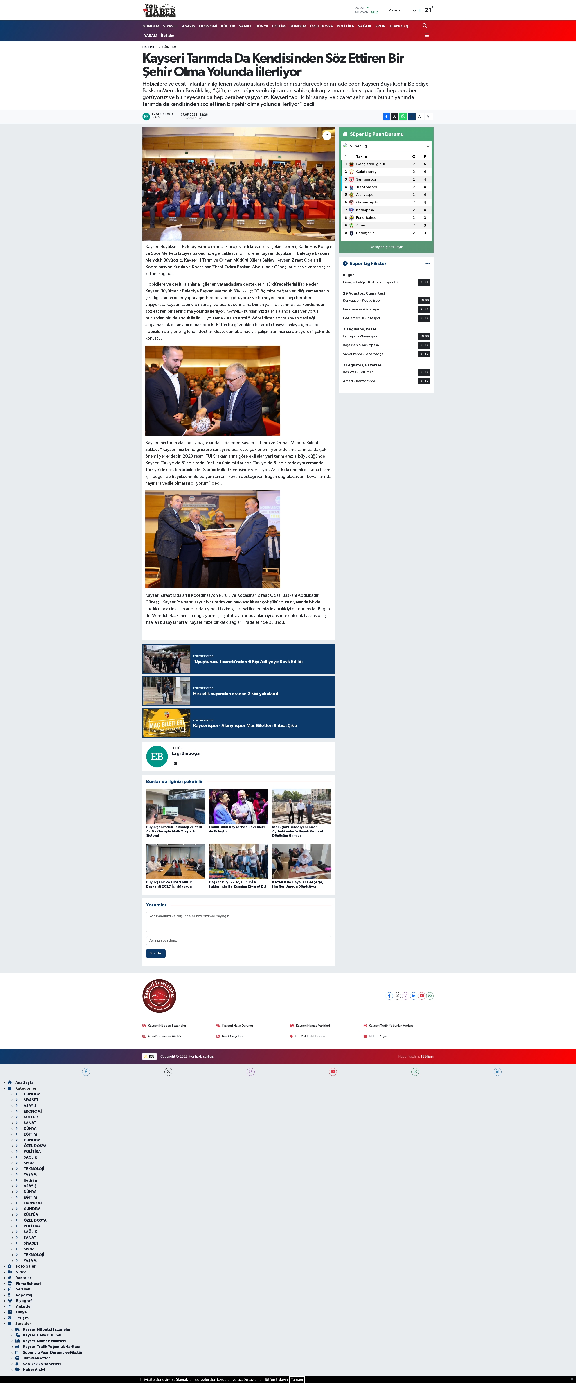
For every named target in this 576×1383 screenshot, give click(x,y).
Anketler (23, 1306)
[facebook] (86, 1072)
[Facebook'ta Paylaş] (386, 116)
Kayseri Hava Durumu (237, 1025)
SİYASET (170, 26)
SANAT (245, 26)
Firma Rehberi (28, 1284)
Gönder (156, 953)
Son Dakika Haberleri (310, 1036)
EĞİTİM (279, 26)
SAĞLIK (364, 26)
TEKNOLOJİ (399, 26)
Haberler (149, 47)
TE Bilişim (427, 1056)
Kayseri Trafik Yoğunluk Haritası (391, 1025)
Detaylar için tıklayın (386, 247)
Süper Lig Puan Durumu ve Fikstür (53, 1352)
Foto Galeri (25, 1266)
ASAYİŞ (188, 26)
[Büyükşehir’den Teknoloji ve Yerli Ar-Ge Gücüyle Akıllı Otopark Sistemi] (175, 806)
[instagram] (251, 1072)
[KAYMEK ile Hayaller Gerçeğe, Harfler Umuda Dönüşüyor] (301, 861)
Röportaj (23, 1295)
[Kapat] (573, 1379)
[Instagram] (405, 996)
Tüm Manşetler (232, 1036)
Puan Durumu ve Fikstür (164, 1036)
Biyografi (24, 1301)
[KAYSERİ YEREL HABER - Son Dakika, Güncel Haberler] (159, 10)
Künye (21, 1312)
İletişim (167, 36)
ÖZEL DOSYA (321, 26)
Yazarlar (23, 1278)
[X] (397, 996)
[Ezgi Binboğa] (157, 756)
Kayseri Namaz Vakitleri (313, 1025)
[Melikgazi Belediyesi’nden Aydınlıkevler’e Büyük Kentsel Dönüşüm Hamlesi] (301, 806)
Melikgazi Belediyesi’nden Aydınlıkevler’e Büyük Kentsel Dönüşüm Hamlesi (297, 831)
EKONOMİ (208, 26)
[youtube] (333, 1072)
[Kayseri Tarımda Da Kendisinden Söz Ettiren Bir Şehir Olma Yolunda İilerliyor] (238, 183)
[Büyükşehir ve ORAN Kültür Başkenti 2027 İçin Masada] (175, 861)
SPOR (380, 26)
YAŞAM (150, 36)
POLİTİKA (345, 26)
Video (21, 1272)
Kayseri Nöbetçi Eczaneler (167, 1025)
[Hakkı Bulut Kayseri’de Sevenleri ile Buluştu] (238, 806)
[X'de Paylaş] (394, 116)
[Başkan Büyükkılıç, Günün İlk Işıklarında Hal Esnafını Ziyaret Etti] (238, 861)
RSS (151, 1056)
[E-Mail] (175, 763)
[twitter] (168, 1072)
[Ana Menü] (426, 36)
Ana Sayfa (24, 1083)
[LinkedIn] (413, 996)
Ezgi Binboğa (186, 753)
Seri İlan (22, 1289)
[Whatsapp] (430, 996)
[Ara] (425, 26)
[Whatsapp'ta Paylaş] (403, 116)
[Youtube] (421, 996)
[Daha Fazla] (412, 116)
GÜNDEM (150, 26)
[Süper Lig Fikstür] (427, 264)
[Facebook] (389, 996)
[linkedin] (498, 1072)
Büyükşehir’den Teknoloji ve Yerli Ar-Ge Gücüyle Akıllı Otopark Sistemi (174, 831)
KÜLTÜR (228, 26)
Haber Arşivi (378, 1036)
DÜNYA (261, 26)
